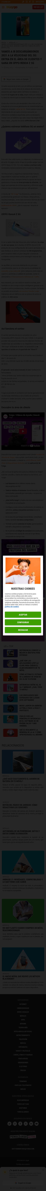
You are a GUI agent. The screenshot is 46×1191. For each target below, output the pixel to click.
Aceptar (23, 614)
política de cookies (12, 607)
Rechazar (23, 630)
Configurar (23, 622)
